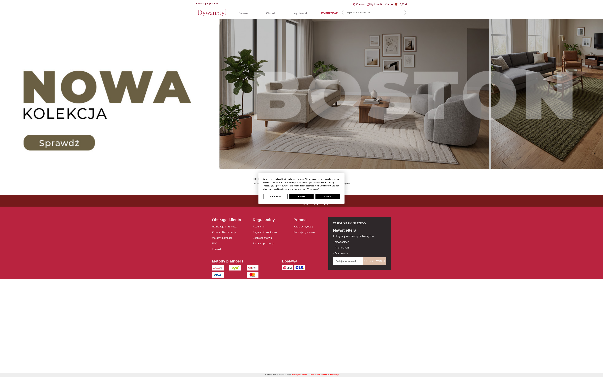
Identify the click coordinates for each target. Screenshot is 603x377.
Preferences (275, 196)
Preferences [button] (313, 189)
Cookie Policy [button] (325, 186)
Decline (301, 196)
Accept (327, 196)
